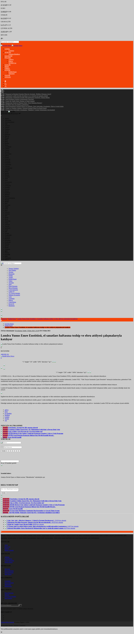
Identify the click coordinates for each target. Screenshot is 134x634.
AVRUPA (8, 52)
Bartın (7, 247)
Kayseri (7, 184)
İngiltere (7, 415)
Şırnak (7, 246)
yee (6, 420)
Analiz (11, 277)
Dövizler (7, 569)
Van (6, 231)
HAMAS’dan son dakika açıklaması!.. (17, 104)
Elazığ (7, 157)
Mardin (7, 200)
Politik (11, 275)
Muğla (7, 201)
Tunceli (7, 226)
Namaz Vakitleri (14, 268)
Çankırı (7, 148)
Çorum (7, 150)
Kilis (6, 256)
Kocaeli (7, 189)
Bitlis (6, 140)
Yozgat (7, 233)
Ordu (6, 208)
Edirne (7, 155)
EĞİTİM (7, 70)
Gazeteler (12, 298)
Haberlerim (8, 586)
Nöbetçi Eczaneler (14, 295)
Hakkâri (7, 170)
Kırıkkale (7, 242)
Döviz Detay (9, 562)
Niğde (7, 207)
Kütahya (7, 193)
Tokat (6, 223)
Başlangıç (12, 305)
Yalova (7, 253)
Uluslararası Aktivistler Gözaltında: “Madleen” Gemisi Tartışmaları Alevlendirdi (30, 110)
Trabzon (7, 224)
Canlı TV (12, 291)
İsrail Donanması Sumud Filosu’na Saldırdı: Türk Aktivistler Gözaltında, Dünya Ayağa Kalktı (34, 106)
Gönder (4, 451)
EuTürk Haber (9, 324)
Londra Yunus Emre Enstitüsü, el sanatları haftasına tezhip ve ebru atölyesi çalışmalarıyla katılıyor (47, 319)
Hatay (6, 171)
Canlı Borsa (12, 302)
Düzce (7, 260)
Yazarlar (11, 282)
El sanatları (8, 413)
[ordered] (13, 451)
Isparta (7, 173)
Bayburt (7, 238)
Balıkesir (7, 134)
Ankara (7, 127)
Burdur (7, 143)
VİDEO (7, 68)
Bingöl (7, 138)
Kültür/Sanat (12, 72)
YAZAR (7, 75)
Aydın (7, 133)
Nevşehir (7, 205)
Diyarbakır (8, 154)
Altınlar (7, 557)
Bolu (6, 141)
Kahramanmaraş (10, 198)
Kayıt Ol (11, 304)
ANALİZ (8, 77)
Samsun (7, 214)
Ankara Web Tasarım (7, 622)
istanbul (7, 177)
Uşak (6, 230)
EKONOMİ (8, 56)
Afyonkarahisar (9, 122)
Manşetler (8, 584)
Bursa (6, 145)
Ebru (6, 411)
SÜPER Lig (12, 63)
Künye (11, 300)
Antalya (7, 129)
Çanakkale (8, 147)
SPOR (7, 66)
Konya (7, 191)
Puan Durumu (13, 286)
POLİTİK (8, 58)
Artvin (7, 131)
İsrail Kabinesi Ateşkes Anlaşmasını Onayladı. (19, 99)
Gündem (11, 51)
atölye (6, 410)
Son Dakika (12, 270)
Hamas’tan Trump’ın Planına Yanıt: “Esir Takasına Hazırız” (23, 103)
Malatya (7, 194)
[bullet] (15, 451)
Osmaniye (8, 258)
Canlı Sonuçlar (13, 290)
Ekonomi (11, 274)
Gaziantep (8, 164)
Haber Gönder (9, 550)
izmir (6, 178)
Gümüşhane (8, 168)
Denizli (7, 152)
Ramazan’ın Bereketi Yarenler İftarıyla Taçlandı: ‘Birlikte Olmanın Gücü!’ (28, 94)
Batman (7, 244)
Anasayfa (4, 319)
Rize (6, 210)
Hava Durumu (13, 288)
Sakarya (7, 212)
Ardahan (7, 249)
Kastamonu (8, 182)
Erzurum (7, 161)
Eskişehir (7, 163)
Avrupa (11, 272)
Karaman (7, 240)
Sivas (6, 219)
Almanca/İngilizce (14, 54)
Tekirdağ (7, 221)
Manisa (7, 196)
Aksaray (7, 237)
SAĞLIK (8, 65)
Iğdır (6, 251)
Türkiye (11, 59)
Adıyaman (8, 120)
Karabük (7, 254)
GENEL (7, 49)
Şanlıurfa (7, 228)
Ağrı (6, 124)
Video (10, 281)
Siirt (6, 215)
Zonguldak (8, 235)
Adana (7, 118)
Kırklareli (8, 185)
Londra (7, 417)
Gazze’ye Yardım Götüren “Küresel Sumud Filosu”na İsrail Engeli (26, 108)
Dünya (11, 61)
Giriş (10, 297)
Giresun (7, 166)
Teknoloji (12, 73)
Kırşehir (7, 187)
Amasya (7, 125)
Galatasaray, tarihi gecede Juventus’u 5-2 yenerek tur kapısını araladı (26, 96)
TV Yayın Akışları (14, 293)
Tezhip (7, 419)
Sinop (6, 217)
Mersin (7, 175)
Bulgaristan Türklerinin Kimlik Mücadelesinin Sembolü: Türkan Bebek (27, 97)
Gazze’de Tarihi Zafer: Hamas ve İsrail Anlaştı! (20, 101)
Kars (6, 180)
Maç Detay (8, 574)
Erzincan (7, 159)
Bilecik (7, 136)
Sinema (7, 595)
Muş (6, 203)
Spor (10, 284)
